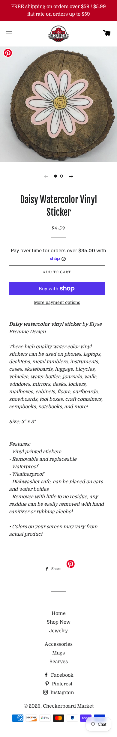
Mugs (58, 653)
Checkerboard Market (68, 706)
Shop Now (58, 622)
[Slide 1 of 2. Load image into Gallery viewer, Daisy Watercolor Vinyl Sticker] (55, 176)
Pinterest (61, 684)
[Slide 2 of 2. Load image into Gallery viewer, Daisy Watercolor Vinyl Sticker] (61, 176)
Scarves (59, 661)
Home (59, 613)
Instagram (61, 692)
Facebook (62, 675)
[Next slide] (71, 176)
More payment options (57, 302)
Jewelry (58, 631)
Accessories (59, 644)
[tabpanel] (58, 103)
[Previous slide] (45, 176)
